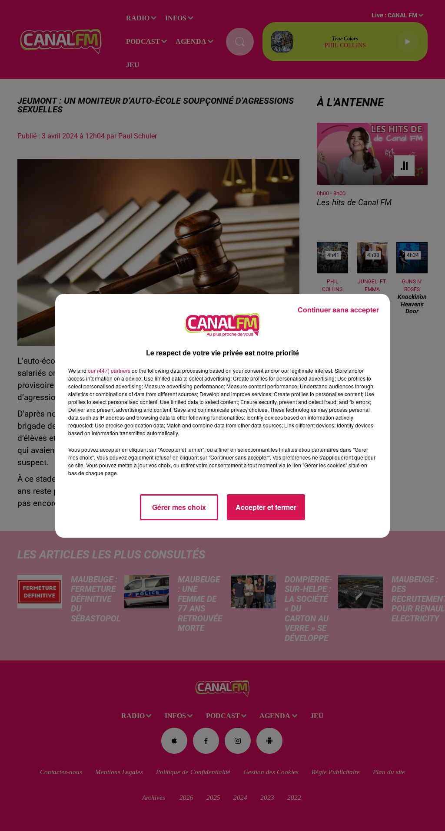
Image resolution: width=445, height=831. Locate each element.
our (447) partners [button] (109, 370)
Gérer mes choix (179, 507)
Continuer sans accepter (338, 310)
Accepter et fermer (266, 507)
